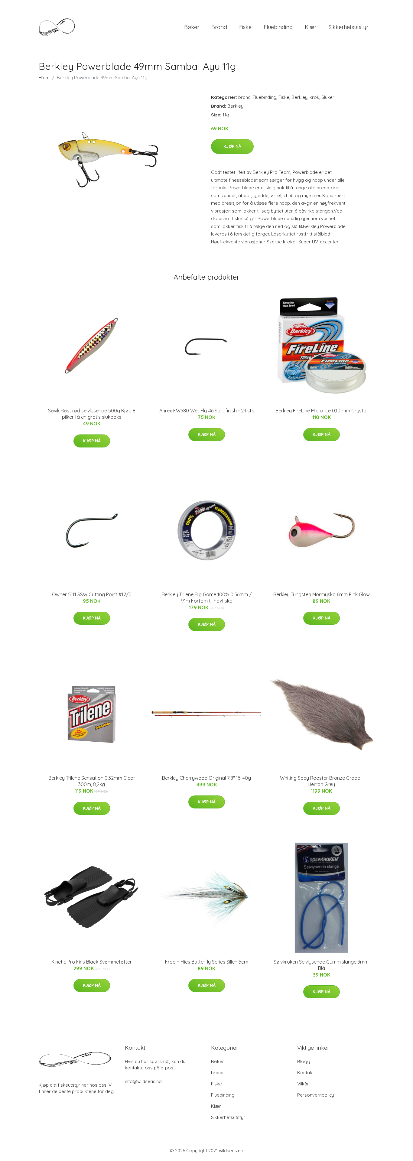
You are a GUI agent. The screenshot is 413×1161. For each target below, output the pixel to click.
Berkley (299, 97)
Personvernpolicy (315, 1095)
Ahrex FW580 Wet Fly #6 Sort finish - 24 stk (206, 411)
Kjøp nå (232, 146)
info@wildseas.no (143, 1081)
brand (219, 27)
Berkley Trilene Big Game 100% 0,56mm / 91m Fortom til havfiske (207, 597)
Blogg (303, 1061)
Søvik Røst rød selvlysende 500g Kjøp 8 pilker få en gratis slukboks (91, 414)
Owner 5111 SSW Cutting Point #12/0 (92, 594)
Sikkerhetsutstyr (348, 27)
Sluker (327, 97)
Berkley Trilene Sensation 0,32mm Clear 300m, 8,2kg (91, 781)
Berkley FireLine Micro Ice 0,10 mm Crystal (321, 411)
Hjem (44, 77)
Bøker (191, 27)
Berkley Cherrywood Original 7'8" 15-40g (206, 778)
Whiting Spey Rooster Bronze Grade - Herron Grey (321, 781)
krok (314, 97)
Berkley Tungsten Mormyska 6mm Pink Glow (321, 594)
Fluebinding (278, 27)
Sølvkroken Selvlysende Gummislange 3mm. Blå (321, 965)
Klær (311, 27)
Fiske (245, 27)
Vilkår (303, 1084)
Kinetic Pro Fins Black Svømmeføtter (91, 962)
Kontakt (305, 1072)
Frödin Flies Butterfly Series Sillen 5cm (206, 962)
